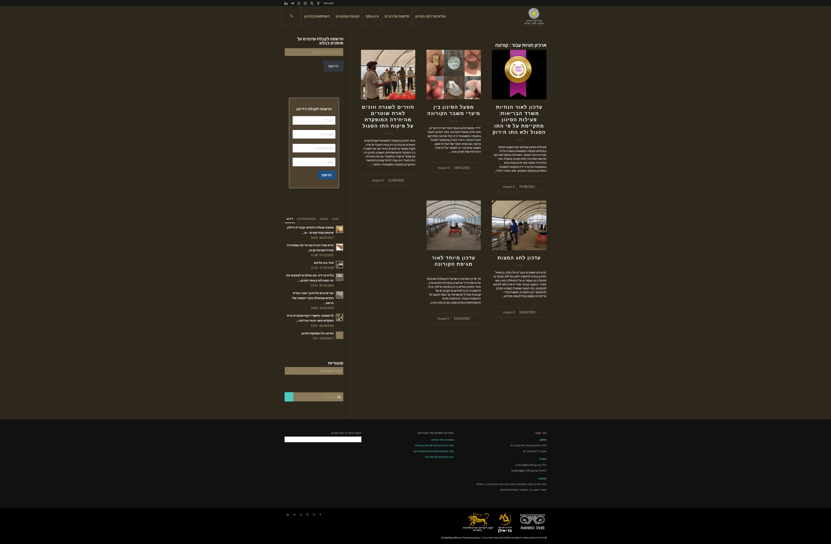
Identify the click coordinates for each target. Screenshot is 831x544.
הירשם (333, 66)
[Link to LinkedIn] (286, 3)
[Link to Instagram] (305, 3)
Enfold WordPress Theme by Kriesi (460, 537)
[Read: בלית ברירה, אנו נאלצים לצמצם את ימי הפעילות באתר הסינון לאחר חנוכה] (339, 277)
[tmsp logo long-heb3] (534, 16)
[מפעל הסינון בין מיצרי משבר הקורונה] (454, 74)
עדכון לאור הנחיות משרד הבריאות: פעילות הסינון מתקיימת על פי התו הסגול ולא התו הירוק (519, 119)
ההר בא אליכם (324, 262)
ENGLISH (329, 3)
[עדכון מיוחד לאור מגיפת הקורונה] (454, 225)
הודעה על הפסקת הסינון (317, 333)
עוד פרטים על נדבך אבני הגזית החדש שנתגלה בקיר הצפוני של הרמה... (313, 298)
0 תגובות (509, 186)
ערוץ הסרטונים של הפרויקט (439, 456)
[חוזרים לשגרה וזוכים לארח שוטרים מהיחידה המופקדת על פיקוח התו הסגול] (388, 74)
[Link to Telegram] (292, 3)
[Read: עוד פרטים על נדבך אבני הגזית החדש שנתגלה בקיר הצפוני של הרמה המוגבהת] (339, 295)
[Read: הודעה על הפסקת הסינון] (339, 335)
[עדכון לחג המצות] (519, 225)
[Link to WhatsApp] (299, 3)
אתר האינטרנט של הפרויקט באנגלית (434, 445)
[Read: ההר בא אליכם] (339, 265)
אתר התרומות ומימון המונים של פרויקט (433, 451)
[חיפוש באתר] (291, 16)
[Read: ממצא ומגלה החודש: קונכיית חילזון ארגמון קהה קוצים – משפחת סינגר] (339, 229)
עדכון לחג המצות (519, 258)
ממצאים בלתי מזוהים (442, 439)
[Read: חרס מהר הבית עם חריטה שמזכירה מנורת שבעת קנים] (339, 247)
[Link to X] (312, 3)
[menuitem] (328, 3)
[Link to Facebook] (318, 3)
